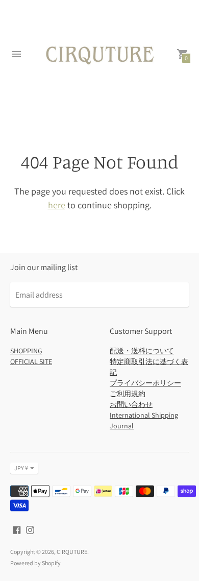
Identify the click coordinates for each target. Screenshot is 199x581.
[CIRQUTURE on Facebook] (17, 529)
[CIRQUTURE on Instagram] (30, 529)
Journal (122, 425)
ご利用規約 (127, 393)
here (56, 205)
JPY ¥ (21, 468)
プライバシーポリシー (145, 383)
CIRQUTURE (72, 551)
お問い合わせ (131, 404)
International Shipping (144, 415)
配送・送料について (142, 350)
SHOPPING (26, 350)
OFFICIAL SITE (31, 361)
